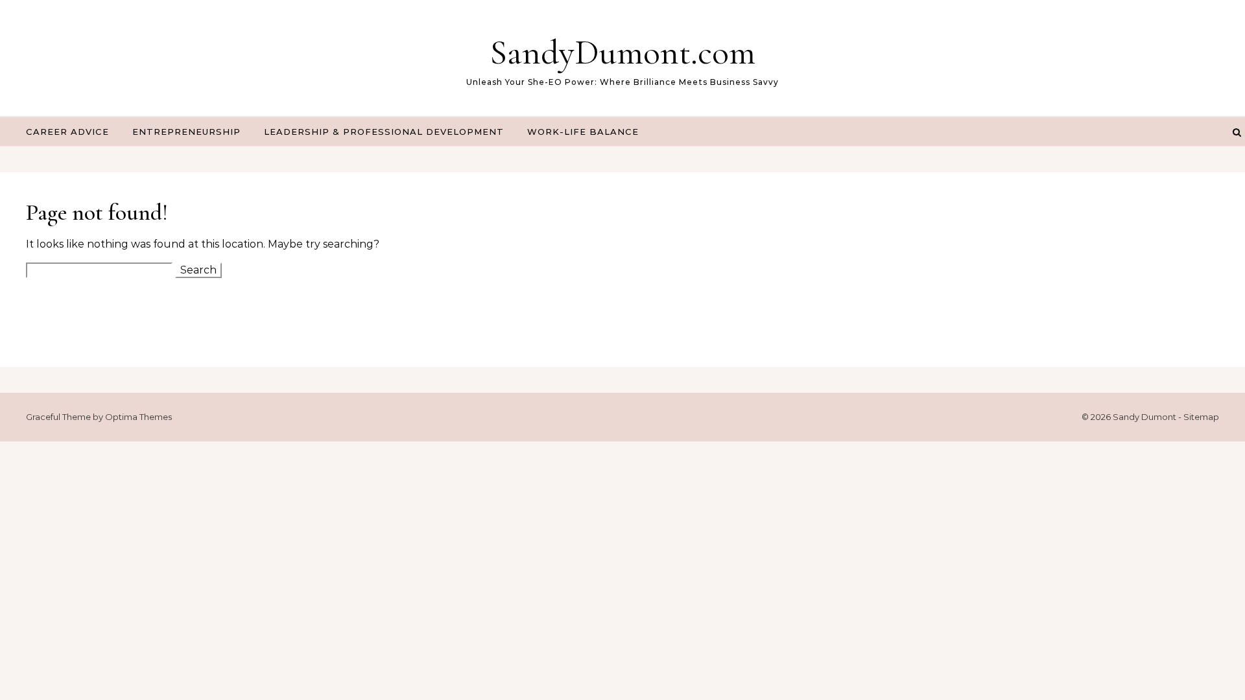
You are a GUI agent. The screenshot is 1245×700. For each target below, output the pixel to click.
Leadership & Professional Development (384, 131)
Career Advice (67, 131)
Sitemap (1201, 417)
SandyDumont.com (622, 52)
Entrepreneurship (186, 131)
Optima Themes (138, 417)
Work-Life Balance (583, 131)
